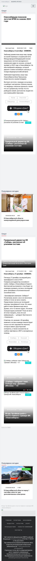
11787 (19, 487)
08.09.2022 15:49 (21, 48)
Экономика (27, 520)
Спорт (28, 122)
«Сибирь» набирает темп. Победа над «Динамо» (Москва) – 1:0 (16, 383)
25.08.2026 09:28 (10, 487)
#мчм (13, 98)
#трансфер (13, 342)
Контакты (18, 530)
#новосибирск (24, 101)
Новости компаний (25, 526)
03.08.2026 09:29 (10, 215)
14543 (20, 409)
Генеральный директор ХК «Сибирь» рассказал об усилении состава (17, 143)
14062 (20, 378)
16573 (20, 137)
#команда (24, 342)
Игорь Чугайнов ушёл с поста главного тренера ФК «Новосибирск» (17, 415)
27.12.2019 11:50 (11, 137)
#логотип (22, 98)
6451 (18, 215)
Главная (9, 520)
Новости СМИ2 (6, 427)
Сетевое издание (16, 539)
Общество (26, 469)
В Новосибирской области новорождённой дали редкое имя (16, 219)
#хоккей (24, 338)
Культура (20, 523)
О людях (27, 197)
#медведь (11, 101)
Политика (17, 520)
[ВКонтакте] (16, 114)
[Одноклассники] (18, 114)
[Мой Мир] (21, 114)
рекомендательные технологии (18, 557)
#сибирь (13, 338)
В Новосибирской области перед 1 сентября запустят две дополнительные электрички (16, 492)
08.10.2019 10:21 (11, 378)
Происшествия (10, 526)
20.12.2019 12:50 (11, 409)
